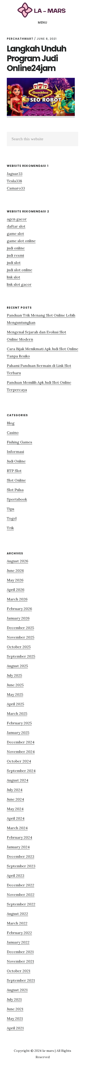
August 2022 (17, 913)
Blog (11, 423)
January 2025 (18, 732)
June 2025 (15, 685)
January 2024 (18, 847)
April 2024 (15, 818)
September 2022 (21, 904)
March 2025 (17, 713)
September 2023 (21, 866)
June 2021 (15, 1009)
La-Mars (42, 10)
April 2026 (15, 589)
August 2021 (17, 990)
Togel (12, 518)
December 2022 (20, 885)
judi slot (14, 262)
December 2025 (20, 627)
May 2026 (15, 580)
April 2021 (15, 1028)
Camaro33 (16, 188)
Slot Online (16, 480)
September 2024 (21, 770)
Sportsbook (17, 499)
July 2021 (14, 999)
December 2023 (20, 856)
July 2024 (14, 789)
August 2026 (17, 561)
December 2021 (20, 951)
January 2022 (18, 942)
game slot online (21, 240)
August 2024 (17, 780)
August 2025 (17, 666)
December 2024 (20, 742)
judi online (16, 248)
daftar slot (16, 226)
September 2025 (21, 656)
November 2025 (20, 637)
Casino (13, 432)
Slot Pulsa (15, 489)
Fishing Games (19, 442)
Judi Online (16, 461)
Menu (42, 22)
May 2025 (15, 694)
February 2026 (19, 608)
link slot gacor (19, 284)
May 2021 (15, 1018)
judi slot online (19, 270)
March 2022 (17, 923)
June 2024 (15, 799)
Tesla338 (14, 181)
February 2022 (19, 932)
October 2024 (19, 761)
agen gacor (17, 219)
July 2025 (14, 675)
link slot (13, 277)
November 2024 (21, 751)
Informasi (15, 451)
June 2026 (15, 570)
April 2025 (15, 704)
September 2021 (21, 980)
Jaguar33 (14, 173)
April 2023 (15, 875)
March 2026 (17, 599)
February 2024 (19, 837)
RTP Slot (14, 470)
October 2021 (18, 971)
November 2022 (20, 894)
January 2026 (18, 618)
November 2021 (20, 961)
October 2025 (19, 646)
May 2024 (15, 808)
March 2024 (17, 828)
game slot (15, 233)
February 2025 (19, 723)
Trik (10, 528)
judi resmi (15, 255)
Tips (10, 508)
